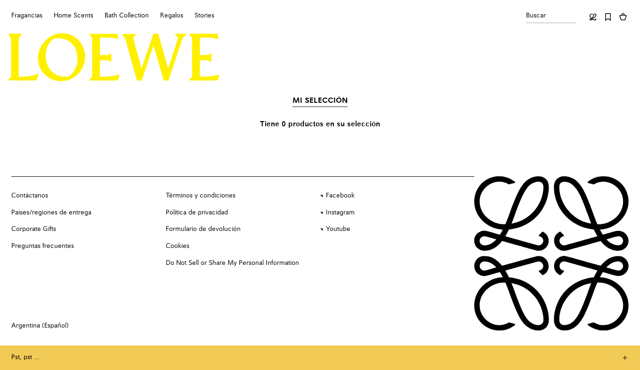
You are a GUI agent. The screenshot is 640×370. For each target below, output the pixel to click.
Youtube (338, 229)
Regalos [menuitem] (171, 15)
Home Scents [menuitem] (73, 15)
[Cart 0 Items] (623, 17)
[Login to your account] (593, 17)
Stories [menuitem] (204, 15)
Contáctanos (29, 195)
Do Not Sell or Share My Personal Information (232, 263)
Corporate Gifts (33, 229)
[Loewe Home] (114, 57)
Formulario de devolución (203, 229)
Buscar (536, 15)
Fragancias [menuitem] (26, 15)
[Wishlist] (608, 17)
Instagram (340, 212)
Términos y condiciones (200, 195)
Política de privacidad (197, 212)
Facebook (340, 195)
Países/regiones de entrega (51, 212)
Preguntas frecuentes (42, 246)
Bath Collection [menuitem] (127, 15)
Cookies (177, 246)
